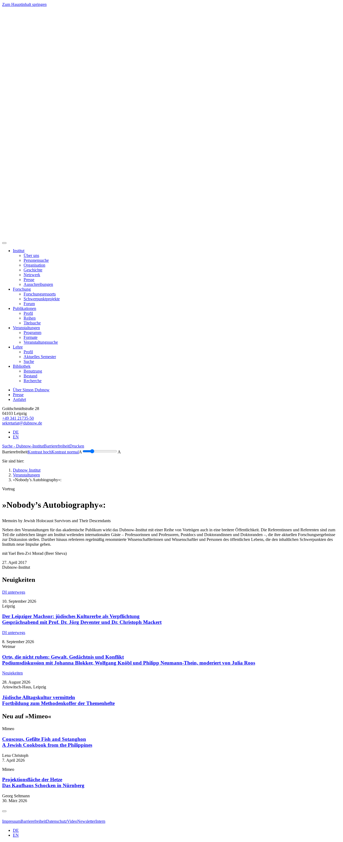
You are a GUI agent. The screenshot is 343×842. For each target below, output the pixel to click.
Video (72, 821)
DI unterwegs (13, 592)
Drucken (76, 446)
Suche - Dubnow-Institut (23, 446)
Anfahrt (19, 399)
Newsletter (86, 821)
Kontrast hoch (39, 452)
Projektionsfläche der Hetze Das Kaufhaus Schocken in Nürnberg (43, 782)
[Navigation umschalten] (4, 243)
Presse (18, 394)
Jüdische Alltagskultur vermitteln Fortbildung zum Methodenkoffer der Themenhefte (58, 700)
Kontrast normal (65, 452)
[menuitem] (31, 255)
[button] (18, 250)
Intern (100, 821)
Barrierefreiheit (56, 446)
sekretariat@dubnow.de (22, 423)
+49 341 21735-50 (18, 418)
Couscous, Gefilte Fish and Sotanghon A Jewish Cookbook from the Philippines (47, 742)
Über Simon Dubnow (31, 390)
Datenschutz (56, 821)
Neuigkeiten (12, 673)
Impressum (11, 821)
